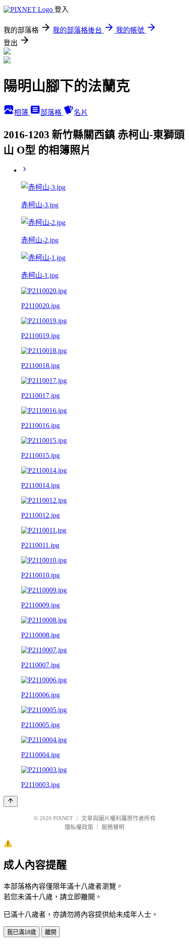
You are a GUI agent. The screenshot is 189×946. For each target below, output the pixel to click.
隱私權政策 (79, 827)
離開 (50, 932)
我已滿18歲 (21, 932)
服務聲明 (113, 827)
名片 (81, 112)
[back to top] (11, 801)
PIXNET (63, 818)
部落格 (51, 112)
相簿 (22, 112)
